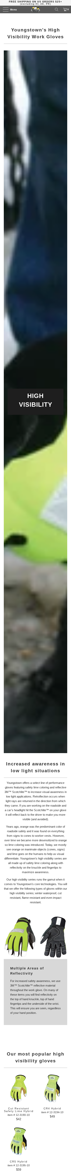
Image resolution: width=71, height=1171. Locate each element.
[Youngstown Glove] (35, 9)
